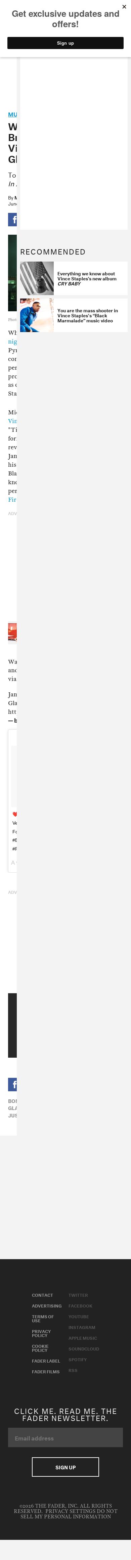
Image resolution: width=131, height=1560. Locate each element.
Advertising (47, 1305)
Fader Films (46, 1371)
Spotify (78, 1359)
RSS (73, 1369)
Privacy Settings (70, 1511)
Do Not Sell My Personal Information (69, 1514)
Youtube (79, 1316)
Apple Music (83, 1337)
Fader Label (46, 1360)
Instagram (82, 1326)
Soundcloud (84, 1348)
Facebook (80, 1305)
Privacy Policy (41, 1332)
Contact (42, 1294)
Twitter (78, 1294)
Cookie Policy (40, 1347)
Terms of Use (43, 1318)
